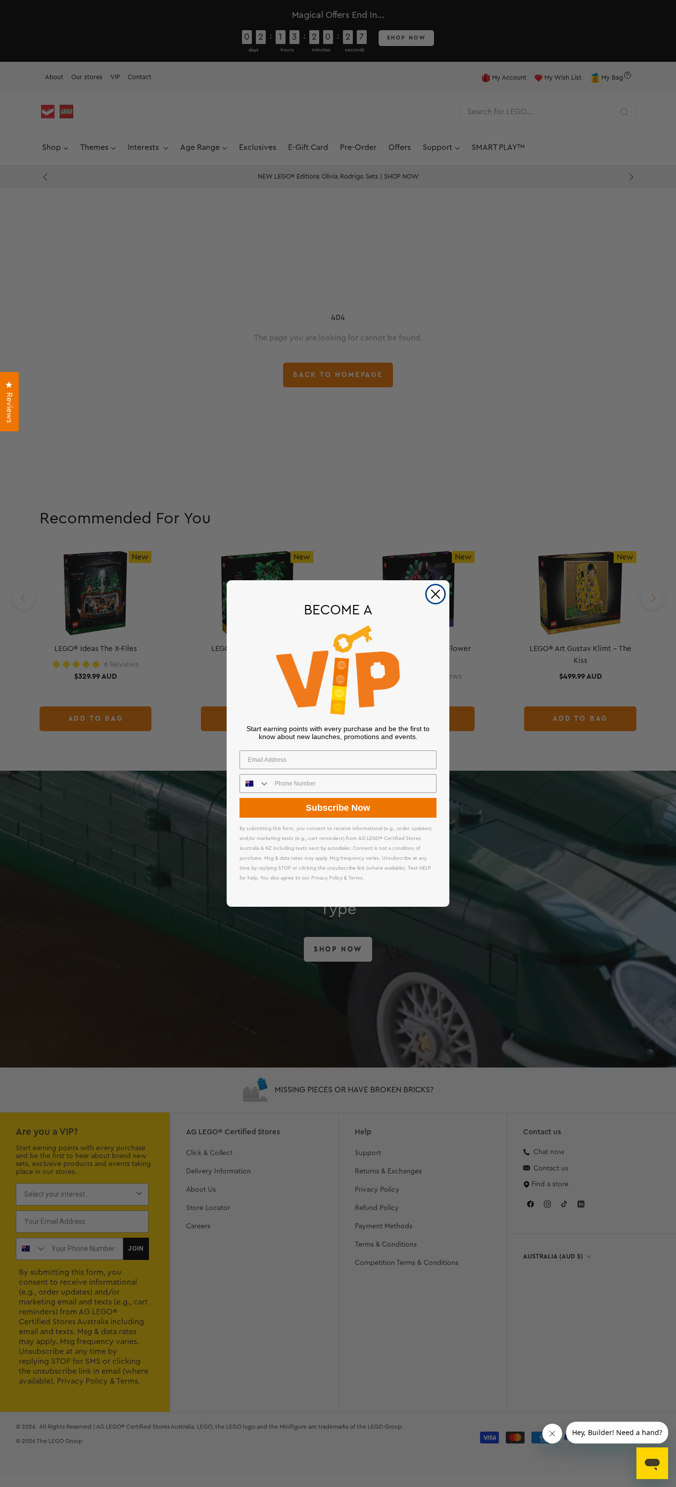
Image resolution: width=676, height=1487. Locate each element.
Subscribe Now (338, 808)
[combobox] (255, 783)
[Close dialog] (435, 594)
